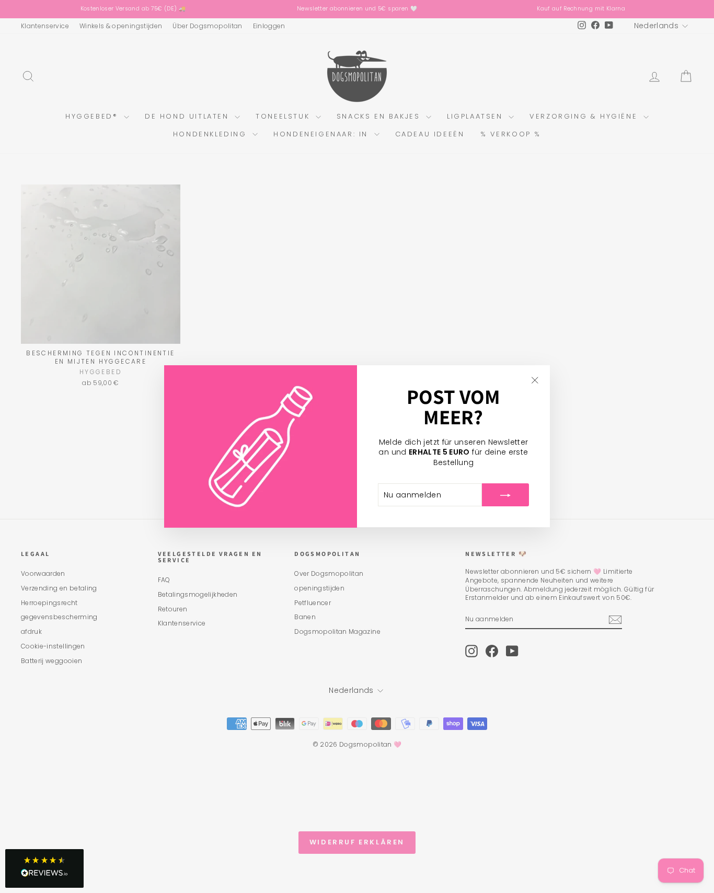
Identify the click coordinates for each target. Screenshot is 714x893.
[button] (44, 868)
